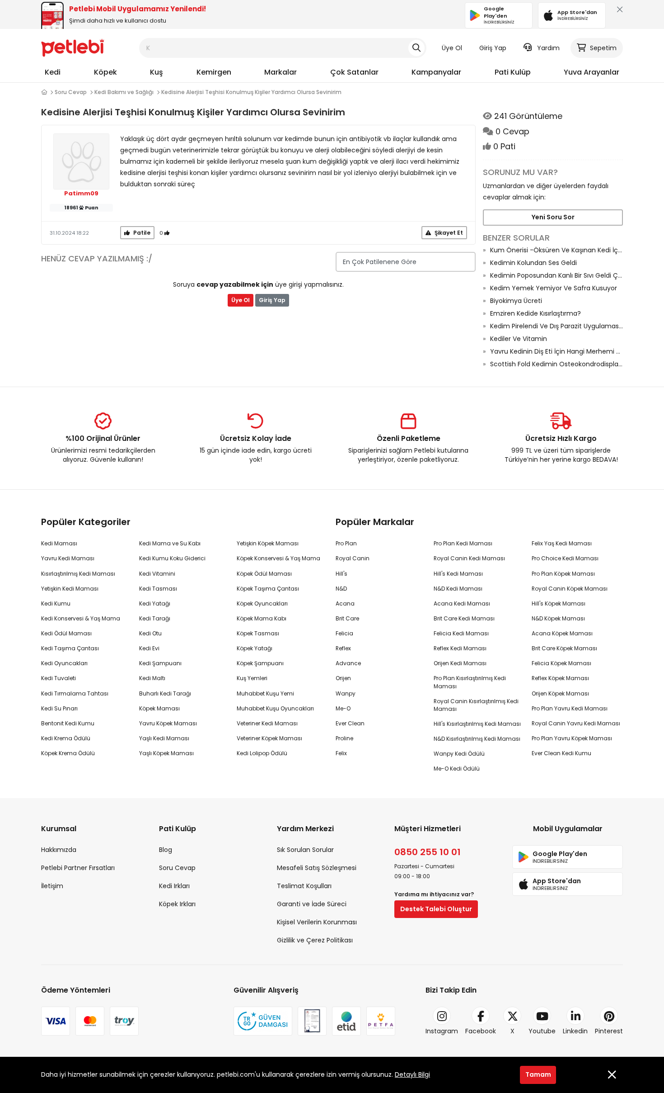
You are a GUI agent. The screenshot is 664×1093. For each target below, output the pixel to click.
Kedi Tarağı (154, 618)
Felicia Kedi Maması (461, 633)
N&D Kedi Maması (458, 588)
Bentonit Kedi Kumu (67, 723)
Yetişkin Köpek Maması (268, 543)
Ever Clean (350, 723)
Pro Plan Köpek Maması (563, 573)
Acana (345, 603)
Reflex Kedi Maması (460, 648)
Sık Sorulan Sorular (305, 849)
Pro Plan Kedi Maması (463, 543)
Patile (141, 233)
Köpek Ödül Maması (264, 573)
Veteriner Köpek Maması (269, 738)
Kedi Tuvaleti (58, 678)
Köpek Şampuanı (260, 663)
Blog (165, 849)
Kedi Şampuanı (160, 663)
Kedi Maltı (152, 678)
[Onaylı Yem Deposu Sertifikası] (312, 1021)
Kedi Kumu (55, 603)
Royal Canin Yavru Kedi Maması (576, 723)
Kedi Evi (149, 648)
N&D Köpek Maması (558, 618)
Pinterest (609, 1031)
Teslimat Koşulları (304, 885)
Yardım (548, 47)
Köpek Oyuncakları (262, 603)
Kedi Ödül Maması (66, 633)
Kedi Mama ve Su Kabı (170, 543)
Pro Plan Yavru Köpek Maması (572, 738)
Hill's (341, 573)
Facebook (480, 1031)
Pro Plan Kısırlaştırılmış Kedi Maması (470, 682)
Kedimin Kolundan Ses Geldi (533, 262)
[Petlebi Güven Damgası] (263, 1021)
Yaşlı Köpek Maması (166, 753)
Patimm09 (81, 193)
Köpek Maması (159, 708)
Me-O (343, 708)
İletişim (52, 885)
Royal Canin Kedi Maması (469, 558)
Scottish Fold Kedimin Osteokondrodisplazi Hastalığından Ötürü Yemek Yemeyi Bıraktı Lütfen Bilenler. (556, 364)
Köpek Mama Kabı (261, 618)
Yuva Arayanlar (591, 72)
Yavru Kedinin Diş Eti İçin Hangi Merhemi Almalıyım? (556, 351)
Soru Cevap (71, 92)
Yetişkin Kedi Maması (69, 588)
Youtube (542, 1031)
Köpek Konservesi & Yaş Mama (278, 558)
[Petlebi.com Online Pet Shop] (72, 47)
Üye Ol (452, 47)
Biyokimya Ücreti (516, 300)
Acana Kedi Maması (462, 603)
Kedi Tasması (158, 588)
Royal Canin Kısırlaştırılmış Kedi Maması (476, 705)
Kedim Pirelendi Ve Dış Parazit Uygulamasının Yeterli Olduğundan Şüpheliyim (556, 326)
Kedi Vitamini (157, 573)
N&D (341, 588)
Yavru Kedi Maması (67, 558)
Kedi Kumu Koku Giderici (172, 558)
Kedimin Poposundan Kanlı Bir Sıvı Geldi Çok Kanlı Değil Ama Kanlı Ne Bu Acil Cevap (556, 275)
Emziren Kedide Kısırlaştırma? (535, 313)
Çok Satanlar (354, 72)
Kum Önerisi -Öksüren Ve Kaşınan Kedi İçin (556, 250)
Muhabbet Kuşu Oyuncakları (275, 708)
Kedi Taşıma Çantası (70, 648)
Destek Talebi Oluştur (436, 908)
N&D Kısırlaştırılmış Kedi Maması (477, 739)
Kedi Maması (59, 543)
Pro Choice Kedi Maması (565, 558)
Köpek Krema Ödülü (68, 753)
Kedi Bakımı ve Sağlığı (124, 92)
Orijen (343, 678)
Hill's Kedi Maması (458, 573)
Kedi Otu (150, 633)
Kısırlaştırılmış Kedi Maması (78, 573)
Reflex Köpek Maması (560, 678)
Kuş (156, 72)
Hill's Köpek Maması (558, 603)
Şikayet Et (448, 233)
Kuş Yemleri (252, 678)
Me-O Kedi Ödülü (457, 768)
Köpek (105, 72)
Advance (348, 663)
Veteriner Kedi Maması (267, 723)
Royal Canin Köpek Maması (570, 588)
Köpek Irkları (177, 903)
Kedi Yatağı (154, 603)
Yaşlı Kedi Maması (164, 738)
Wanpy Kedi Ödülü (459, 753)
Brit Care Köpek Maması (564, 648)
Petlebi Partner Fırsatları (78, 867)
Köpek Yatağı (254, 648)
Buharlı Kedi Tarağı (165, 693)
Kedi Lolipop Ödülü (262, 753)
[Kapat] (618, 12)
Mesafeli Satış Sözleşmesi (316, 867)
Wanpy (345, 693)
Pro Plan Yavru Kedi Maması (570, 708)
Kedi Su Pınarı (59, 708)
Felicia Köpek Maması (561, 663)
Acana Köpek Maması (562, 633)
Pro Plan (346, 543)
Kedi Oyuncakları (64, 663)
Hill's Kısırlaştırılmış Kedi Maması (477, 724)
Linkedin (575, 1031)
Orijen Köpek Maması (560, 693)
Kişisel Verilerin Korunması (317, 922)
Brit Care (347, 618)
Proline (344, 738)
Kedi (53, 72)
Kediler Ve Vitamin (518, 338)
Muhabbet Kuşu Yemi (265, 693)
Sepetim (603, 47)
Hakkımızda (58, 849)
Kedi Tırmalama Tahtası (74, 693)
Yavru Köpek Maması (168, 723)
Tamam (538, 1074)
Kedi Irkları (174, 885)
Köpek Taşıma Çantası (268, 588)
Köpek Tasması (258, 633)
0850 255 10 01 (427, 852)
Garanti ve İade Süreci (311, 903)
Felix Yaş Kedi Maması (562, 543)
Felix (341, 753)
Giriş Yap (492, 47)
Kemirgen (213, 72)
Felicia (344, 633)
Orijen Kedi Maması (460, 663)
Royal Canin (352, 558)
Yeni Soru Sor (553, 217)
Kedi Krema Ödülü (65, 738)
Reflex (343, 648)
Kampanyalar (436, 72)
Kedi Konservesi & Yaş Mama (80, 618)
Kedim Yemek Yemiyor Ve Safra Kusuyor (553, 288)
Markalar (280, 72)
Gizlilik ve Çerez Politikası (315, 940)
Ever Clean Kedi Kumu (561, 753)
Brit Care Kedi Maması (464, 618)
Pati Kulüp (513, 72)
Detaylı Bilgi (412, 1074)
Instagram (442, 1031)
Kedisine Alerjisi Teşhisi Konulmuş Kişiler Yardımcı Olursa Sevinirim (251, 92)
